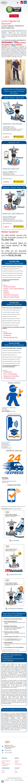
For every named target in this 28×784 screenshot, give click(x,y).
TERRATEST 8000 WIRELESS (13, 214)
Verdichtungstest (20, 55)
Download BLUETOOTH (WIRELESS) (15, 608)
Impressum (7, 780)
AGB (12, 780)
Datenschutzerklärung (18, 780)
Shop (16, 770)
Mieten (16, 762)
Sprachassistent (19, 54)
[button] (25, 2)
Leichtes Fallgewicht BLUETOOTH (6, 764)
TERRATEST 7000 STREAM (12, 124)
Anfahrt (16, 772)
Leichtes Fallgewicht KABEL (6, 761)
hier (11, 133)
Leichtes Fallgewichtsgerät (8, 665)
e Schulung (8, 445)
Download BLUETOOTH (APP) (15, 574)
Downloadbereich (18, 764)
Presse (3, 772)
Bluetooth (23, 506)
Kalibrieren (17, 761)
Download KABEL (15, 540)
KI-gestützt (3, 445)
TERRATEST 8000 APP (10, 169)
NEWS (3, 770)
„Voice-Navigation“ (19, 681)
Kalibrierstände (6, 410)
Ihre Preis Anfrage (15, 650)
